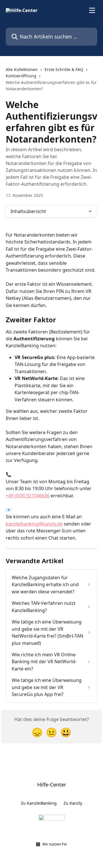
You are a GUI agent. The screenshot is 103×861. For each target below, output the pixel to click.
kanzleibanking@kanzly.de (34, 524)
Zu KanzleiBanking (39, 803)
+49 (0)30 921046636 (27, 495)
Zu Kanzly (73, 803)
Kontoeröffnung (21, 75)
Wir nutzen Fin (54, 844)
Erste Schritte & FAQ (64, 69)
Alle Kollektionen (22, 69)
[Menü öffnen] (92, 10)
